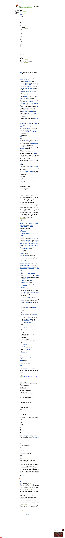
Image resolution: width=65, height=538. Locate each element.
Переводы (24, 7)
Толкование (21, 11)
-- (25, 191)
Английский (16, 11)
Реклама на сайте (27, 512)
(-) (35, 437)
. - (24, 62)
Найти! (38, 6)
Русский (16, 13)
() (21, 72)
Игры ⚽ (30, 7)
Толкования (20, 7)
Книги (27, 7)
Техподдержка (24, 512)
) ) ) (24, 450)
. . (35, 90)
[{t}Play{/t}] (21, 29)
